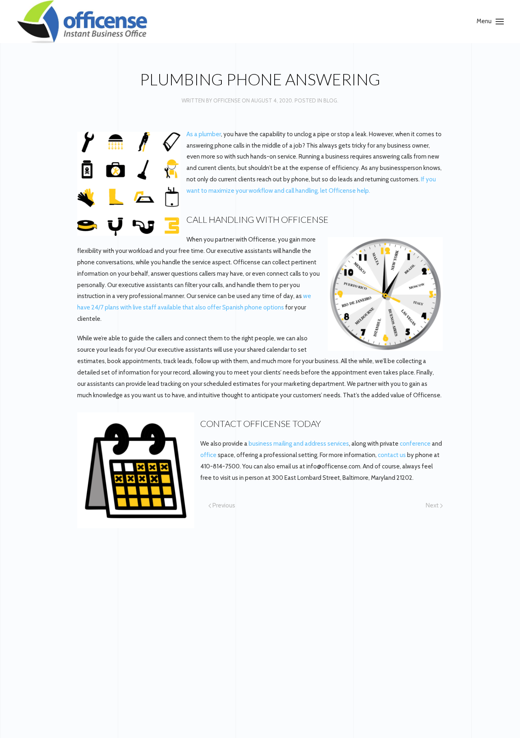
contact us (392, 455)
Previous (223, 505)
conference (415, 443)
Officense (226, 100)
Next (433, 505)
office (208, 455)
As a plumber (203, 134)
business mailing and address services (299, 443)
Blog (330, 100)
